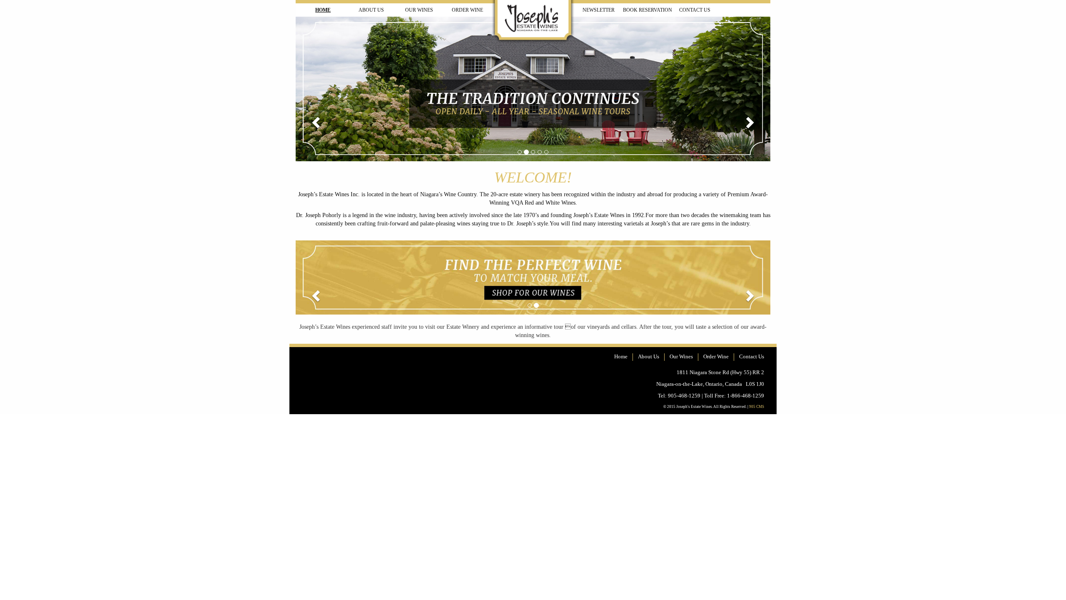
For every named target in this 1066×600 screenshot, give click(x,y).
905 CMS (756, 407)
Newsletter (599, 10)
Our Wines (419, 10)
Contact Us (694, 10)
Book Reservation (647, 10)
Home (323, 10)
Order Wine (467, 10)
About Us (371, 10)
